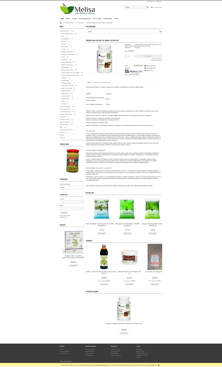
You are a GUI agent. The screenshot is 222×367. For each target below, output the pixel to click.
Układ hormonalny (66, 91)
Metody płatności (89, 351)
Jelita (62, 36)
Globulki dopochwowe (67, 52)
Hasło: (61, 205)
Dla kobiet (64, 44)
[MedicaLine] (134, 71)
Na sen (63, 57)
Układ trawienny (65, 98)
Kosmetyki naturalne (65, 111)
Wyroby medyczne (64, 122)
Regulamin (139, 349)
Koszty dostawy (89, 353)
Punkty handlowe (64, 351)
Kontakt (139, 357)
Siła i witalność (65, 67)
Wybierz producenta (65, 184)
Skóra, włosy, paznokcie (67, 85)
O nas (61, 349)
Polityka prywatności (142, 355)
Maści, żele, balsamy (65, 109)
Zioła (61, 127)
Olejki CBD (62, 117)
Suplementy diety (64, 31)
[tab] (89, 82)
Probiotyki (64, 78)
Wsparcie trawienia (66, 62)
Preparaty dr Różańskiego (68, 54)
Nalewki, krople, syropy (66, 114)
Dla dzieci (63, 41)
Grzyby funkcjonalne (65, 106)
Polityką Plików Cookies (101, 365)
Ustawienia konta (115, 351)
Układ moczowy (65, 96)
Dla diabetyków (65, 39)
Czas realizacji (88, 355)
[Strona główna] (77, 9)
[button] (149, 65)
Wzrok (63, 101)
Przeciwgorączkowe (66, 83)
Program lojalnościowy (142, 353)
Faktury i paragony (90, 349)
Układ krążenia (65, 93)
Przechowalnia (114, 353)
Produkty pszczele (64, 119)
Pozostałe (63, 104)
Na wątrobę (64, 59)
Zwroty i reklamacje (116, 355)
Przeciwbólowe (65, 80)
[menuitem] (62, 18)
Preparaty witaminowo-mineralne (70, 75)
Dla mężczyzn (64, 46)
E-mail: (62, 199)
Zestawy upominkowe (65, 130)
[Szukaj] (147, 7)
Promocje (62, 137)
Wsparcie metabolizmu (67, 65)
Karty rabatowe (141, 351)
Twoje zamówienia (115, 349)
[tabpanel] (124, 137)
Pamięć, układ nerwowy (67, 70)
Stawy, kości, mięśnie (66, 88)
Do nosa (63, 49)
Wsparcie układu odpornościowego (70, 72)
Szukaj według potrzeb (67, 33)
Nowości (62, 135)
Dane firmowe (63, 353)
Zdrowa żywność (64, 124)
